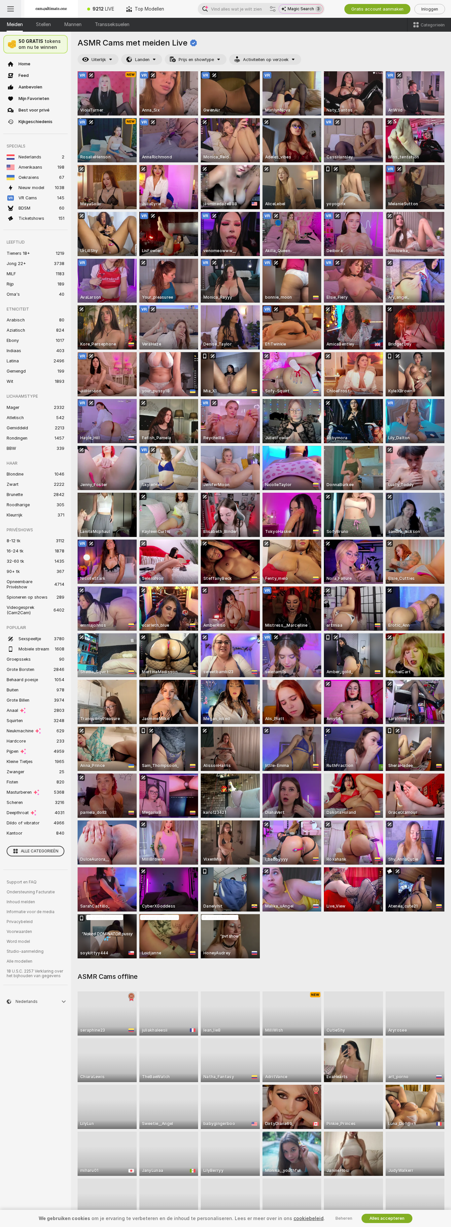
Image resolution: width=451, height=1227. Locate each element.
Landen (142, 59)
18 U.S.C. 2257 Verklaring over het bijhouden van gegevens (35, 973)
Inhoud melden (21, 902)
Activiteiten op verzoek (266, 59)
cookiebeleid (309, 1218)
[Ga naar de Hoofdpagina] (51, 9)
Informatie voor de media (30, 912)
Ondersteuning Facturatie (31, 892)
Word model (18, 941)
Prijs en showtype (196, 59)
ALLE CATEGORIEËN (39, 851)
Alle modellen (19, 961)
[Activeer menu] (10, 9)
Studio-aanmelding (25, 951)
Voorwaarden (19, 931)
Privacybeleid (20, 921)
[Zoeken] (272, 9)
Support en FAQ (22, 882)
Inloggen (429, 9)
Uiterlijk (98, 59)
